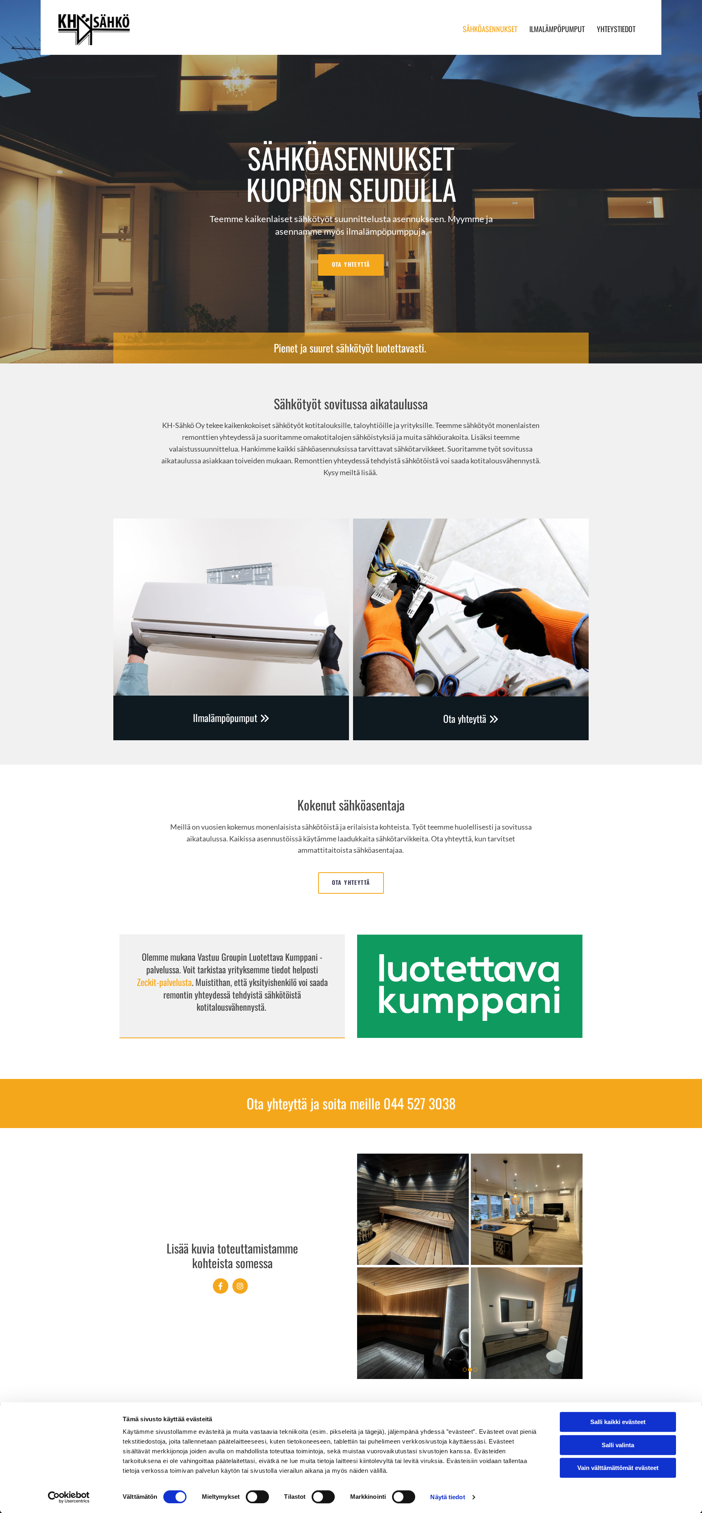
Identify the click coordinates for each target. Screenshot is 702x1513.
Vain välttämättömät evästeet (618, 1467)
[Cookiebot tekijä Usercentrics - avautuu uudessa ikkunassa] (68, 1497)
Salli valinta (618, 1445)
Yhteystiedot (616, 29)
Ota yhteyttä (470, 718)
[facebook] (220, 1286)
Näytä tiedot (447, 1497)
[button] (351, 265)
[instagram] (240, 1286)
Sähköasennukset (490, 29)
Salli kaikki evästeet (618, 1421)
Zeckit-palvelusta (164, 981)
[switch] (257, 1496)
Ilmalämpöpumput (557, 29)
